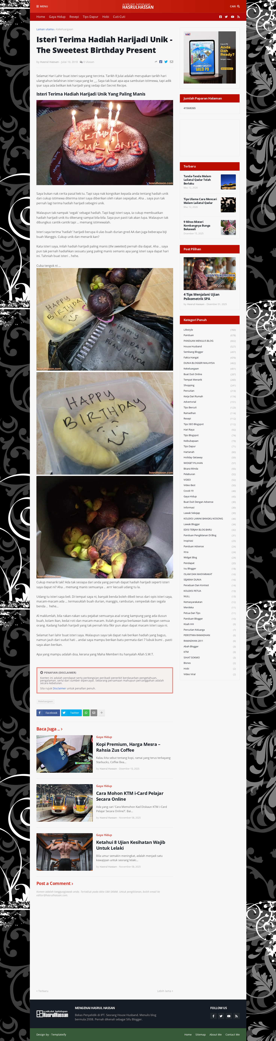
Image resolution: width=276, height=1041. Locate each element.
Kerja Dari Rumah (210, 396)
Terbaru (43, 991)
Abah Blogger (210, 646)
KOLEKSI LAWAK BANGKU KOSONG (210, 518)
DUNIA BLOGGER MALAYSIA (210, 363)
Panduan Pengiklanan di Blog (210, 535)
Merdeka (210, 607)
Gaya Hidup (57, 17)
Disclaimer (59, 688)
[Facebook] (160, 61)
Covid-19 (210, 491)
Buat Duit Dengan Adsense (210, 502)
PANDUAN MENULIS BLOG (210, 341)
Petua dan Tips (210, 613)
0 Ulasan (88, 62)
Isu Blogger (210, 568)
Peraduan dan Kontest (210, 585)
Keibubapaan (210, 441)
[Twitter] (166, 61)
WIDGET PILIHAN (210, 463)
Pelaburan (210, 474)
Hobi (105, 17)
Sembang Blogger (210, 352)
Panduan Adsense (210, 546)
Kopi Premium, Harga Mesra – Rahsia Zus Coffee (128, 747)
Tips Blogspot (210, 435)
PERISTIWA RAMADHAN (210, 635)
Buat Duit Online (210, 374)
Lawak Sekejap (210, 513)
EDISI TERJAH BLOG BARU (210, 529)
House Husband (210, 346)
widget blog (210, 557)
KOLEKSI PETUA (210, 591)
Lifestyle (210, 330)
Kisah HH (210, 624)
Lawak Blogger (210, 524)
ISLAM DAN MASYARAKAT (210, 574)
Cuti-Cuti (119, 17)
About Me (216, 1034)
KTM (210, 652)
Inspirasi (210, 541)
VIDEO (210, 480)
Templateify (58, 1034)
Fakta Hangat (210, 357)
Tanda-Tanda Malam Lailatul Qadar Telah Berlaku (197, 179)
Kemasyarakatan (210, 602)
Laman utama (45, 29)
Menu (44, 6)
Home (40, 17)
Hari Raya (210, 429)
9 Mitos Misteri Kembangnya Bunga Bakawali (197, 225)
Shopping (210, 385)
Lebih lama (164, 991)
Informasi (210, 507)
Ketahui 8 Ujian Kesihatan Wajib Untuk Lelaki (130, 845)
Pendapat (210, 563)
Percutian (210, 391)
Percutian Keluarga (210, 630)
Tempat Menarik (210, 379)
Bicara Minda (210, 468)
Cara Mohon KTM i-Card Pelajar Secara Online (130, 796)
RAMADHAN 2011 (210, 641)
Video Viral (210, 674)
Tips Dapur (90, 17)
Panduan (210, 335)
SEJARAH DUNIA (210, 579)
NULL (210, 596)
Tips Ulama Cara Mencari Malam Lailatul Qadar (200, 201)
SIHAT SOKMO (210, 657)
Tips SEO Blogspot (210, 424)
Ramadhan (210, 413)
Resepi (74, 17)
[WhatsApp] (86, 712)
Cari (233, 6)
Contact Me (232, 1034)
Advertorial (210, 402)
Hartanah (210, 452)
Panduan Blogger (210, 618)
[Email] (171, 61)
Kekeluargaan (64, 29)
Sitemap (200, 1034)
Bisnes (210, 663)
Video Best (210, 485)
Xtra (210, 552)
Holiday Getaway (210, 457)
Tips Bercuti (210, 407)
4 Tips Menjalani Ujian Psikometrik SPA (201, 296)
